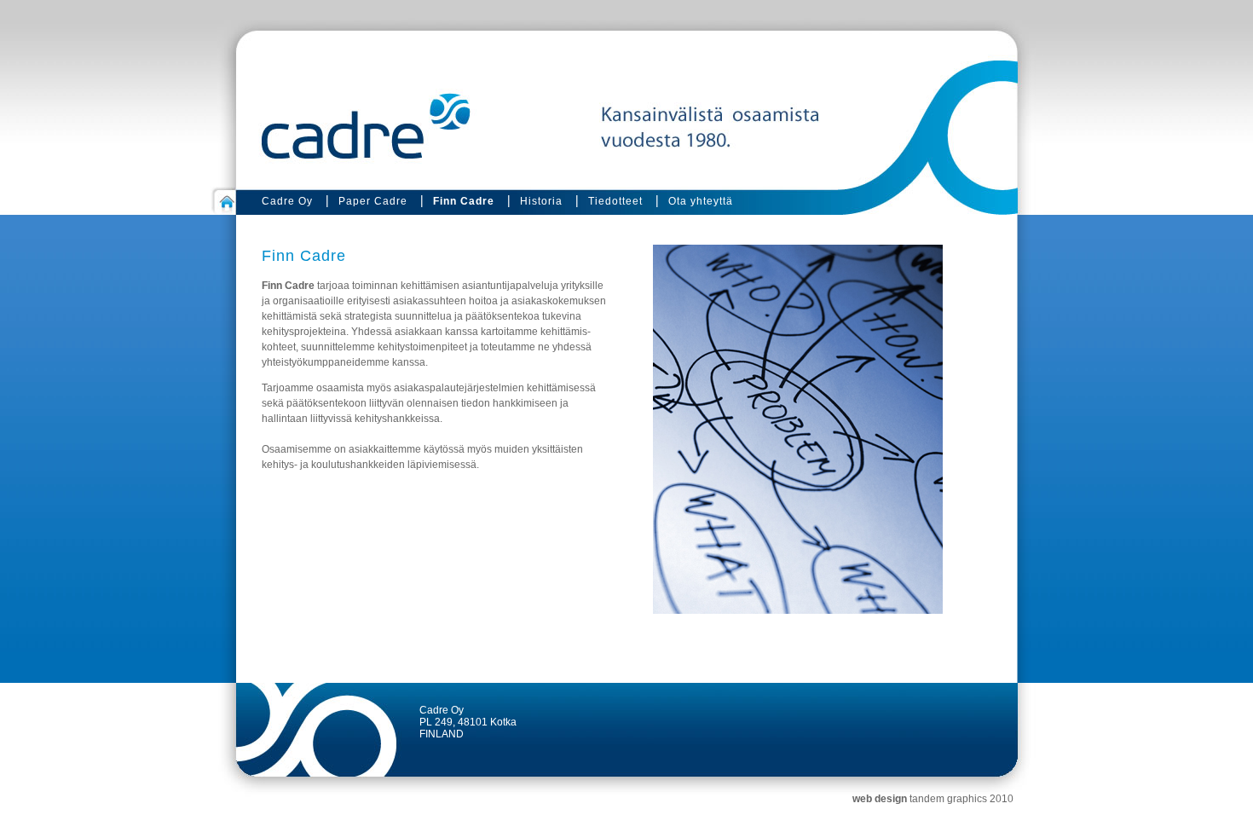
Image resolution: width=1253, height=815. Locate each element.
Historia (541, 201)
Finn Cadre (463, 201)
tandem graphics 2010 (961, 799)
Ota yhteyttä (700, 201)
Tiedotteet (615, 201)
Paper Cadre (372, 201)
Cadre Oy (287, 201)
